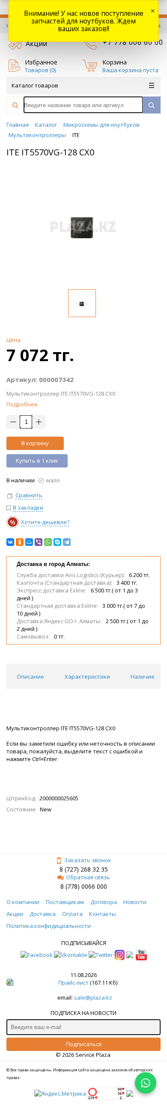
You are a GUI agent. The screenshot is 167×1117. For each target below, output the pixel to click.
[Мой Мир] (29, 542)
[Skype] (57, 542)
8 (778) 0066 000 (83, 886)
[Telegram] (67, 542)
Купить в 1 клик (37, 460)
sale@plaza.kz (93, 997)
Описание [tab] (30, 676)
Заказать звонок (87, 860)
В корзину (35, 443)
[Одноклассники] (20, 542)
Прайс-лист (73, 982)
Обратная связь (88, 877)
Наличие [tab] (143, 676)
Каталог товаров (35, 85)
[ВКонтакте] (10, 542)
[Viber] (38, 542)
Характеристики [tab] (87, 676)
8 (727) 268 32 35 (84, 869)
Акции (36, 43)
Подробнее (22, 404)
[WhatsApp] (48, 542)
